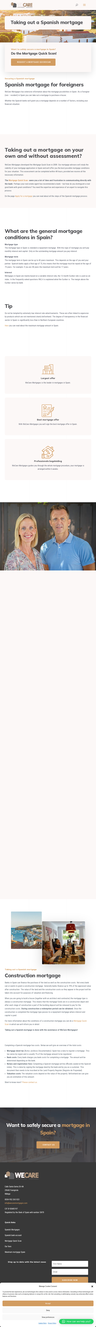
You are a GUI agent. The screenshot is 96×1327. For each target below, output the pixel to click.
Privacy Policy (52, 1323)
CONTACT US (49, 1145)
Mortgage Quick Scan (18, 180)
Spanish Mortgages (12, 1229)
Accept (48, 1303)
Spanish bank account (13, 1235)
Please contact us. (30, 1082)
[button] (92, 1286)
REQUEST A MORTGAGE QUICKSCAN (34, 62)
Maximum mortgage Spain (15, 1252)
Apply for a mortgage (23, 196)
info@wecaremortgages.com (16, 1203)
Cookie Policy (42, 1323)
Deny (48, 1310)
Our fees (8, 1246)
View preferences (48, 1317)
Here (7, 325)
